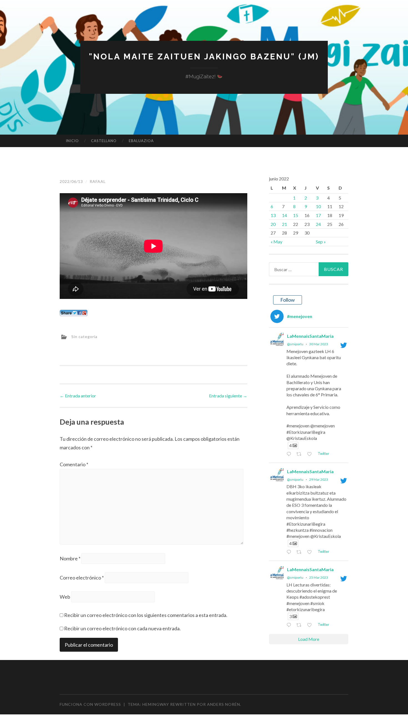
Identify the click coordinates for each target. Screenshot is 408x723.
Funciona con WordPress (90, 704)
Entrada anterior (78, 395)
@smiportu (295, 344)
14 (284, 215)
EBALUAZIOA (141, 140)
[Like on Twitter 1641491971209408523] (311, 454)
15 (295, 215)
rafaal (98, 181)
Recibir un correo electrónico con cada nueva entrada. (122, 628)
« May (276, 241)
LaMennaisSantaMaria (310, 336)
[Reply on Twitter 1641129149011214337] (290, 552)
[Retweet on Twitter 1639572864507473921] (300, 625)
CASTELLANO (104, 140)
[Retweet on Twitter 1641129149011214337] (300, 552)
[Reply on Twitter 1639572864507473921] (290, 625)
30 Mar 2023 (318, 344)
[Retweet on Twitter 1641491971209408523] (300, 454)
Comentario (74, 464)
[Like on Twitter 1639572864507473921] (311, 625)
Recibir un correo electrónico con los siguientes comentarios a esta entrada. (145, 615)
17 (318, 215)
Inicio (72, 140)
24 (318, 224)
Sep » (321, 241)
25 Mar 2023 (318, 577)
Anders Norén (223, 704)
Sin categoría (84, 336)
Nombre (70, 558)
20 (273, 224)
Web (65, 597)
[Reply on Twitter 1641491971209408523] (290, 454)
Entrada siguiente (228, 395)
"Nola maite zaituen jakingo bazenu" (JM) (204, 56)
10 (318, 206)
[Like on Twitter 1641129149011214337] (311, 552)
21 (284, 224)
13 (273, 215)
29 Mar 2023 (318, 479)
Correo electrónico (82, 578)
